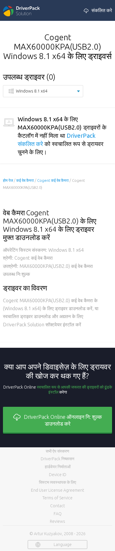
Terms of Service (57, 497)
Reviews (57, 521)
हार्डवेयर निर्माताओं (57, 466)
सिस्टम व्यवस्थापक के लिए (57, 482)
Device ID (57, 474)
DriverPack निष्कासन (57, 458)
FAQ (58, 513)
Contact (57, 505)
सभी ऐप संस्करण (57, 451)
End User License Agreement (57, 490)
